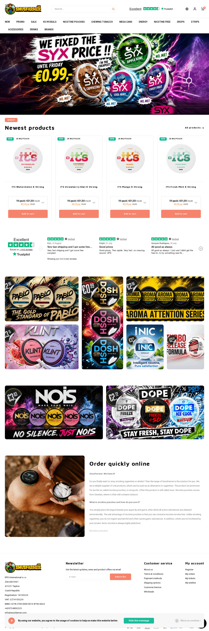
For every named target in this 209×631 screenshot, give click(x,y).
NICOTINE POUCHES (74, 22)
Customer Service (152, 587)
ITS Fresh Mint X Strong (181, 186)
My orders (190, 574)
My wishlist (190, 582)
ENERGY (143, 22)
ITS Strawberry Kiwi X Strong (78, 186)
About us (148, 569)
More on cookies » (191, 620)
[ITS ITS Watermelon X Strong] (28, 159)
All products (193, 127)
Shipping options (152, 582)
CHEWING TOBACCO (102, 22)
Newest (11, 120)
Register (189, 569)
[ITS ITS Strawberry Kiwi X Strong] (79, 159)
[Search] (113, 9)
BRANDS (49, 29)
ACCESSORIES (15, 29)
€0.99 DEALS (49, 22)
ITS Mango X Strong (129, 186)
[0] (202, 9)
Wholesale (149, 591)
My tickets (190, 578)
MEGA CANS (125, 22)
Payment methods (153, 578)
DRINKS (34, 29)
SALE (34, 22)
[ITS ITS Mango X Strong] (130, 159)
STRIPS (195, 22)
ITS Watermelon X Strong (28, 186)
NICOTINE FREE (162, 22)
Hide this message (139, 620)
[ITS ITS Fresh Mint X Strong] (181, 159)
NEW (7, 22)
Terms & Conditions (153, 574)
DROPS (181, 22)
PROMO (20, 22)
